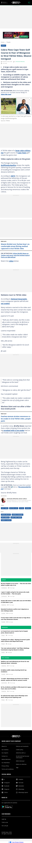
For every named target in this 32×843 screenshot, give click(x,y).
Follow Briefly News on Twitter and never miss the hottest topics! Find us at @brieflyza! (15, 255)
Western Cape (14, 508)
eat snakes (5, 303)
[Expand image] (30, 98)
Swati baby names (16, 517)
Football (3, 613)
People (8, 42)
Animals (28, 508)
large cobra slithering (16, 151)
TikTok (21, 508)
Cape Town (21, 153)
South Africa (4, 682)
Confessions (4, 587)
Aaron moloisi (6, 514)
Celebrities (4, 605)
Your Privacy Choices (17, 842)
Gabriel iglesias (6, 520)
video (11, 261)
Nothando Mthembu (20, 61)
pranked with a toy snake (14, 430)
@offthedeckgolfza (8, 165)
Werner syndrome (17, 514)
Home (2, 42)
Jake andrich (5, 517)
